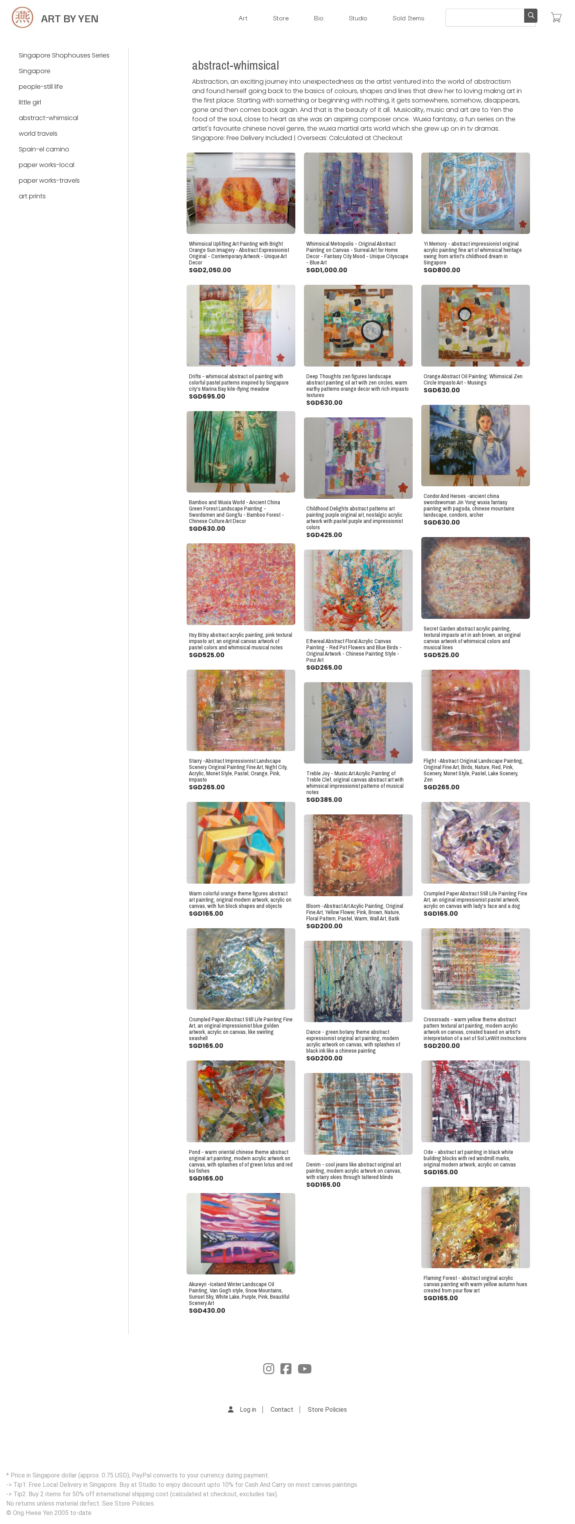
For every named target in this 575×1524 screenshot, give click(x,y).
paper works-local (46, 164)
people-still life (41, 86)
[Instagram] (268, 1369)
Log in (248, 1409)
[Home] (22, 17)
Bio (318, 17)
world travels (38, 133)
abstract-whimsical (48, 117)
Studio (358, 17)
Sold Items (408, 17)
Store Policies (327, 1409)
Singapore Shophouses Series (64, 55)
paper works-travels (49, 180)
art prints (32, 196)
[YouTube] (305, 1369)
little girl (30, 102)
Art (243, 17)
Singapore (34, 70)
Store (281, 17)
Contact (282, 1409)
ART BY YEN (70, 17)
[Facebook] (285, 1369)
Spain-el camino (44, 149)
